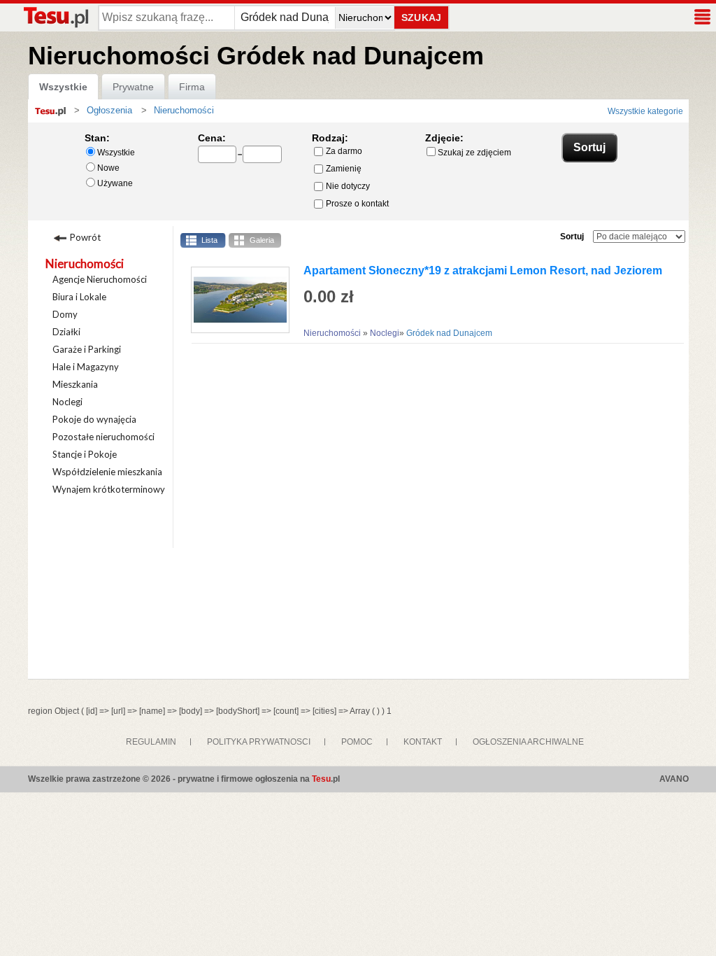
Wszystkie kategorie (645, 111)
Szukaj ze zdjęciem (474, 152)
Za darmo (344, 151)
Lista (209, 240)
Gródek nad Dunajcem (449, 333)
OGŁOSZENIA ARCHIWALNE (528, 742)
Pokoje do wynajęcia (94, 419)
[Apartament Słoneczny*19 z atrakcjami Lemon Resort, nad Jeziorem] (234, 300)
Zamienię (343, 169)
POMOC (357, 742)
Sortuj (572, 236)
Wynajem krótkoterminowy (108, 489)
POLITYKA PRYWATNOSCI (258, 742)
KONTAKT (422, 742)
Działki (66, 331)
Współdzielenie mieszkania (107, 471)
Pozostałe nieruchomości (103, 436)
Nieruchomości (84, 263)
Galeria (262, 240)
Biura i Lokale (79, 296)
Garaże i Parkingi (86, 349)
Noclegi (67, 401)
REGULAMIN (151, 742)
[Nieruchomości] (150, 110)
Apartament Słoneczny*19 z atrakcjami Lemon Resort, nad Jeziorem (482, 270)
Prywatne (133, 86)
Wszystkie (63, 86)
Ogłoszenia (109, 110)
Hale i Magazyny (85, 366)
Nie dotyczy (348, 186)
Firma (192, 86)
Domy (65, 314)
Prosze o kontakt (357, 204)
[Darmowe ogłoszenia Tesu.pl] (55, 17)
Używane (115, 183)
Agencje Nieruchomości (99, 279)
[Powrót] (104, 235)
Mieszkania (75, 384)
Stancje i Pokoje (84, 454)
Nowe (108, 168)
